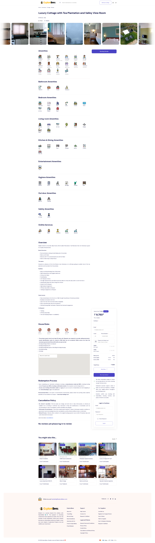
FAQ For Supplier (102, 518)
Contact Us (83, 514)
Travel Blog (69, 514)
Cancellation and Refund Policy (87, 530)
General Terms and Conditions (87, 523)
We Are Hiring (70, 516)
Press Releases (70, 526)
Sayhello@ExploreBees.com (59, 499)
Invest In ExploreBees (72, 523)
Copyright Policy (84, 533)
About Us (69, 511)
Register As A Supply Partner (105, 514)
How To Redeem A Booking (104, 521)
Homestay (44, 7)
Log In (104, 423)
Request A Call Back (84, 516)
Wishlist (47, 20)
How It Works (101, 516)
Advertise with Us (71, 521)
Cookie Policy (83, 528)
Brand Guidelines (71, 518)
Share (41, 20)
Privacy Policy (83, 525)
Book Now (103, 369)
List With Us (101, 511)
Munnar (52, 7)
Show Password (102, 418)
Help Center (83, 511)
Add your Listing (105, 2)
